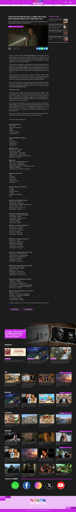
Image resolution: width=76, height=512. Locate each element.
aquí (10, 304)
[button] (15, 309)
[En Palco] (66, 3)
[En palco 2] (38, 4)
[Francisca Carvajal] (9, 49)
